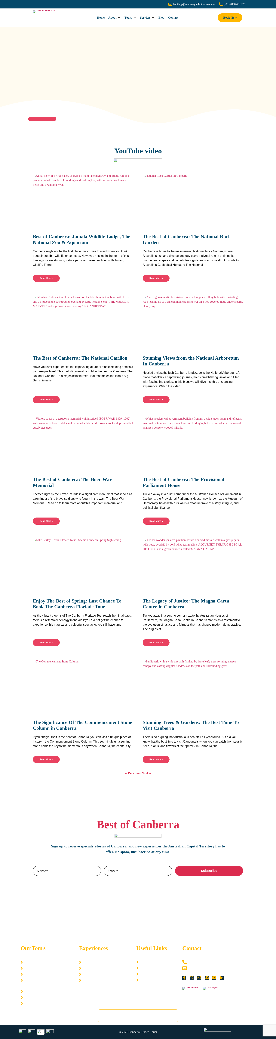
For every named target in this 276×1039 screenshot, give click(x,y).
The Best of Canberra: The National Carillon (80, 358)
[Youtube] (214, 978)
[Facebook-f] (184, 978)
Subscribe (209, 871)
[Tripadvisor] (207, 978)
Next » (146, 773)
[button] (114, 17)
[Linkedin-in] (222, 978)
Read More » (46, 278)
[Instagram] (199, 978)
